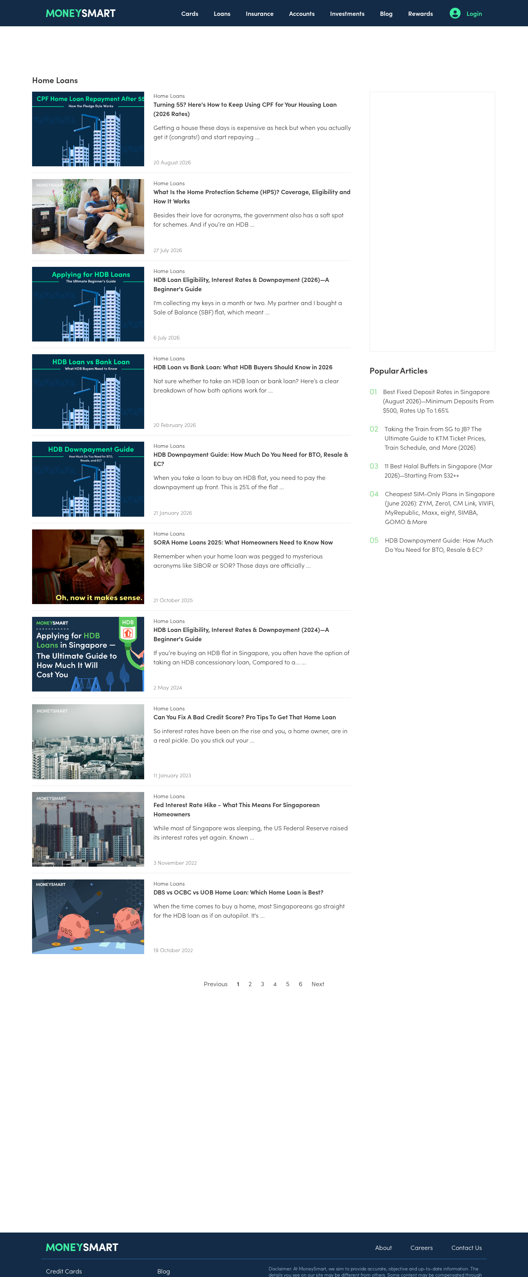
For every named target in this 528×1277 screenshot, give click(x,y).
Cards (189, 13)
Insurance (260, 13)
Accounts (302, 13)
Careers (421, 1247)
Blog (386, 13)
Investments (347, 13)
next (318, 983)
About (383, 1247)
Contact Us (466, 1247)
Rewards (420, 13)
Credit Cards (64, 1271)
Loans (222, 13)
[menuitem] (190, 13)
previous (216, 983)
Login (474, 13)
